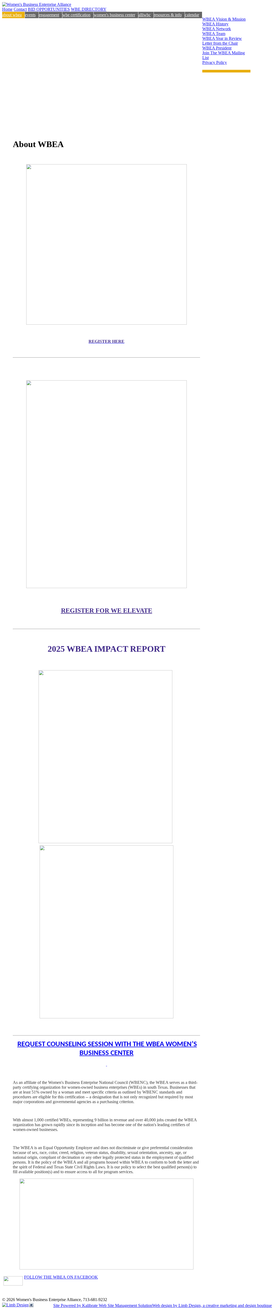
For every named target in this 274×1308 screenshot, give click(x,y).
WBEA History (215, 24)
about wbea (12, 15)
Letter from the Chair (220, 43)
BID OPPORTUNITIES (49, 9)
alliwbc (144, 15)
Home (7, 9)
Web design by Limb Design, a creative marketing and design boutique (212, 1305)
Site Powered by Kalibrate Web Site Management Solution (102, 1305)
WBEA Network (216, 28)
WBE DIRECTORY (88, 9)
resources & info (168, 15)
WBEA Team (213, 33)
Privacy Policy (214, 62)
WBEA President (216, 48)
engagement (49, 15)
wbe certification (76, 15)
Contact (20, 9)
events (30, 15)
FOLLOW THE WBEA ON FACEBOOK (61, 1277)
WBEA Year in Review (222, 38)
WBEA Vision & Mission (224, 19)
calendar (192, 15)
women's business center (114, 15)
